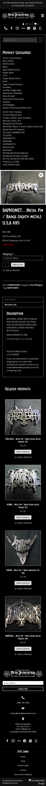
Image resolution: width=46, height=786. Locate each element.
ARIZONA (7, 126)
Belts (5, 66)
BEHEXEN (7, 141)
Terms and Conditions (23, 774)
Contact (23, 770)
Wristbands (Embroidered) (15, 153)
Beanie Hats (8, 147)
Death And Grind (35, 126)
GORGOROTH (9, 144)
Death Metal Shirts (12, 78)
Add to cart (18, 264)
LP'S (19, 120)
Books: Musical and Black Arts (17, 107)
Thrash (22, 126)
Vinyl (13, 120)
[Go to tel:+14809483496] (5, 28)
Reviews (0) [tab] (10, 304)
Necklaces (7, 93)
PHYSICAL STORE (11, 161)
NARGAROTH (9, 138)
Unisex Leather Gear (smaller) (17, 117)
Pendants (17, 93)
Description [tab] (10, 299)
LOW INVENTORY (11, 164)
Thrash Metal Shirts (12, 115)
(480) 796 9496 (23, 703)
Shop (23, 761)
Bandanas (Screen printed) (15, 155)
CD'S (5, 75)
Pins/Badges (36, 285)
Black (15, 126)
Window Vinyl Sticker (12, 123)
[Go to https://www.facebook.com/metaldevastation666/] (11, 28)
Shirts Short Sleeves (12, 112)
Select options (23, 451)
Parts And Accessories (13, 99)
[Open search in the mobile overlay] (23, 39)
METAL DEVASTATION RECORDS (18, 158)
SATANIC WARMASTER (14, 132)
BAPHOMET (13, 287)
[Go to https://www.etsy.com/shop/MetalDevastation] (40, 28)
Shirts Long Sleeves (12, 58)
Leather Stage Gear (12, 90)
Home (23, 756)
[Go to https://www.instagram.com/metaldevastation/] (17, 28)
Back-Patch (8, 60)
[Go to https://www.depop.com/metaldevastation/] (28, 28)
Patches (6, 102)
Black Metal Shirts (11, 69)
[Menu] (42, 15)
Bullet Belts (8, 72)
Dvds (5, 81)
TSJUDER (7, 135)
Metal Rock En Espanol (13, 129)
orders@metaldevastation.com (23, 713)
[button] (41, 175)
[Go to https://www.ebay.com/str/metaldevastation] (23, 28)
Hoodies (7, 87)
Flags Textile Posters (13, 84)
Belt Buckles (8, 63)
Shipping (8, 254)
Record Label (23, 765)
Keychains (7, 150)
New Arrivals (9, 96)
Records (6, 120)
